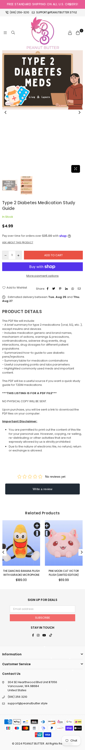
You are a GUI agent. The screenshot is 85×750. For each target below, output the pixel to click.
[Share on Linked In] (67, 289)
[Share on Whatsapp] (73, 289)
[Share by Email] (80, 289)
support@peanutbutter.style (56, 12)
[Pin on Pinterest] (60, 289)
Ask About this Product (17, 242)
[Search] (13, 33)
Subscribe (42, 618)
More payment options (42, 276)
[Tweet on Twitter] (54, 289)
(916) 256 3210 (17, 697)
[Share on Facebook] (48, 289)
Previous (5, 112)
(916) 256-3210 (19, 12)
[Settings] (70, 33)
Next (79, 112)
